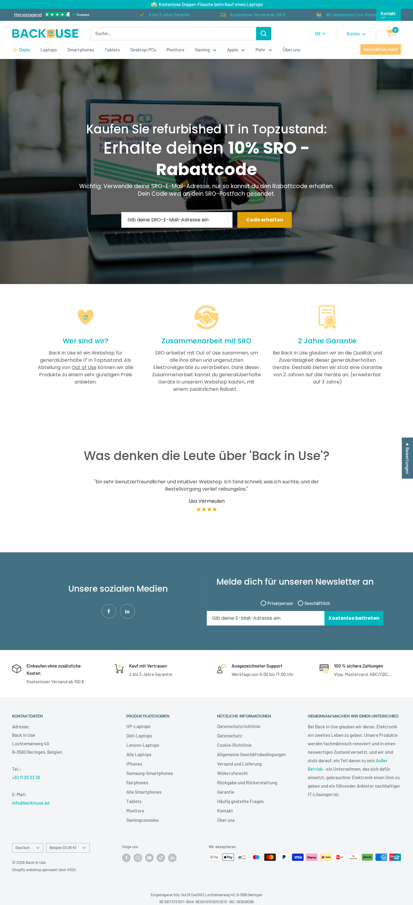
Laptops (49, 49)
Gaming (202, 49)
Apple (232, 49)
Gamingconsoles (142, 820)
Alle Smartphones (143, 792)
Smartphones (80, 49)
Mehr (260, 49)
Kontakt (388, 13)
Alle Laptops (138, 754)
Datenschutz (229, 735)
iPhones (134, 763)
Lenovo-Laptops (142, 745)
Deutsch (22, 847)
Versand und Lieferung (239, 763)
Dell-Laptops (139, 735)
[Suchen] (263, 33)
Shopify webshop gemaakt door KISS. (44, 869)
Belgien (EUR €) (63, 847)
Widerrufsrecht (232, 773)
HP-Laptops (138, 726)
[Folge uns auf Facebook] (126, 858)
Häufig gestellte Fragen (240, 801)
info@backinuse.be (31, 802)
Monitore (175, 49)
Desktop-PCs (143, 49)
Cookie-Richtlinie (234, 745)
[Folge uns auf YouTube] (149, 858)
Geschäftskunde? (380, 49)
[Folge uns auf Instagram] (138, 858)
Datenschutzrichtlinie (238, 726)
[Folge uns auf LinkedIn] (172, 858)
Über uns (291, 49)
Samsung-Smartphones (149, 773)
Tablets (112, 49)
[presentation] (23, 503)
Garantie (225, 792)
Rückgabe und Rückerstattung (247, 782)
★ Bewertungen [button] (407, 458)
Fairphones (137, 782)
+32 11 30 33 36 (26, 777)
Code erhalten (264, 219)
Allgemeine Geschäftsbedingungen (251, 754)
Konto (354, 33)
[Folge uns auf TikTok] (161, 858)
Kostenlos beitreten (354, 618)
